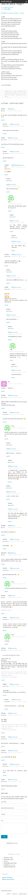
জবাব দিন (3, 120)
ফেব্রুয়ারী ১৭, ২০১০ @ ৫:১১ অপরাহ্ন (15, 527)
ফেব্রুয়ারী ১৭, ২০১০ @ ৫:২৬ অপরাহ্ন (18, 289)
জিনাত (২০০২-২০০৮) (14, 684)
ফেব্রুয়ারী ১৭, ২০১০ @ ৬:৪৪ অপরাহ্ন (13, 277)
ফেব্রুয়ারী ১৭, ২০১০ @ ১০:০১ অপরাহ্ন (17, 222)
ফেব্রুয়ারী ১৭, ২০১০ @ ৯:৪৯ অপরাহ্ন (18, 428)
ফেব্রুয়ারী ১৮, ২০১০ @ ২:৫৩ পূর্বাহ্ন (14, 739)
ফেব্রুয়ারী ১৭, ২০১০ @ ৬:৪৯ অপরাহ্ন (17, 541)
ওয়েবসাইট (3, 814)
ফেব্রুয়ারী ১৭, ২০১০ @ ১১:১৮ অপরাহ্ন (15, 511)
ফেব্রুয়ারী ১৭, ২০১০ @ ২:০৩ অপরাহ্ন (15, 111)
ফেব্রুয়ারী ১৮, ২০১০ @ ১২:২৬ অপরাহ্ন (17, 766)
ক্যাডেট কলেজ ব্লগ (6, 1)
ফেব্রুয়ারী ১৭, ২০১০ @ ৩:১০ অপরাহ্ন (15, 383)
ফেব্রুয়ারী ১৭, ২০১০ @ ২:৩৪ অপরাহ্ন (17, 126)
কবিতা (5, 9)
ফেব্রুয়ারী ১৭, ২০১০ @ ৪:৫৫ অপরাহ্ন (18, 256)
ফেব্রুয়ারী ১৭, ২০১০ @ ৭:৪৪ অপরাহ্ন (15, 597)
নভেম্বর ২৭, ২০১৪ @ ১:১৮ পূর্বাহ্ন (14, 781)
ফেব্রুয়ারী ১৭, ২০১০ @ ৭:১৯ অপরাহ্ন (16, 570)
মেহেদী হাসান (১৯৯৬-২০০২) (17, 165)
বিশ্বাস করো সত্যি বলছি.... (9, 879)
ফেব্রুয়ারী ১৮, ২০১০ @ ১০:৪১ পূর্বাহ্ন (15, 752)
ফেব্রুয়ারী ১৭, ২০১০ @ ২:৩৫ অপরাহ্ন (17, 153)
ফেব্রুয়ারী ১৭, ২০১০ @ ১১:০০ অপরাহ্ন (13, 450)
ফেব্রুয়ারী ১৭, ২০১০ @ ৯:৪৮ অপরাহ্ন (17, 351)
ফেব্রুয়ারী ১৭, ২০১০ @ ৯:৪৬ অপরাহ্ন (15, 203)
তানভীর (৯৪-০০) (11, 526)
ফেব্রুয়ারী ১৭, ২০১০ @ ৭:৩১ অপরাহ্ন (15, 334)
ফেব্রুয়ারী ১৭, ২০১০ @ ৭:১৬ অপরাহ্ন (15, 555)
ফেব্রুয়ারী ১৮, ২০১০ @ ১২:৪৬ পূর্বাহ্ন (15, 650)
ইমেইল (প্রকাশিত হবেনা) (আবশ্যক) (7, 808)
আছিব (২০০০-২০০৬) (12, 138)
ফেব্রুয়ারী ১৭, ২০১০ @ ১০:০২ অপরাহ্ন (18, 372)
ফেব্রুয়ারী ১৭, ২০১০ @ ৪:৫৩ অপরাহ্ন (15, 397)
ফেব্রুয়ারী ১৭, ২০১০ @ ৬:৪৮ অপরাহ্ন (17, 414)
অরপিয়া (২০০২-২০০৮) (16, 254)
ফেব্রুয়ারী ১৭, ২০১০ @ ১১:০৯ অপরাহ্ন (15, 468)
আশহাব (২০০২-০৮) (12, 648)
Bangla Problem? (23, 894)
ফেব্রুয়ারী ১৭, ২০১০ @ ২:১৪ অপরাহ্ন (15, 139)
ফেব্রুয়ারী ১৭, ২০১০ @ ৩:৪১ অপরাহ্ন (18, 167)
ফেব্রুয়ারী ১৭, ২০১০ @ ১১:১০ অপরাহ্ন (13, 493)
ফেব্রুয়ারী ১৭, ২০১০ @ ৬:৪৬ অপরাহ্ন (13, 317)
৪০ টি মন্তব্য (22, 13)
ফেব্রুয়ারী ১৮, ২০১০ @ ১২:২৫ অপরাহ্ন (18, 701)
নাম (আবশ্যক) (3, 802)
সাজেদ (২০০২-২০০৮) (8, 7)
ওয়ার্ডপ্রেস (8, 894)
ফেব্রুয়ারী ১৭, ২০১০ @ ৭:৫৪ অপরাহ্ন (16, 619)
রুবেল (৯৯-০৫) (11, 109)
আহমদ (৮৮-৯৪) (11, 595)
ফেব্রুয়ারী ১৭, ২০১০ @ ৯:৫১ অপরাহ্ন (18, 584)
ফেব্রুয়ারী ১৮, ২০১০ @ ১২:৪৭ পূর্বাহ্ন (15, 715)
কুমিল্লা (9, 9)
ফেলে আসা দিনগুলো (8, 878)
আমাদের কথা (14, 894)
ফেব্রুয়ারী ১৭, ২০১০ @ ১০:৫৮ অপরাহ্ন (18, 243)
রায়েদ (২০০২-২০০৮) (12, 779)
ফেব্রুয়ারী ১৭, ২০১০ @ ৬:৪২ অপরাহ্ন (13, 186)
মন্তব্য (2, 820)
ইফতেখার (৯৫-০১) (12, 553)
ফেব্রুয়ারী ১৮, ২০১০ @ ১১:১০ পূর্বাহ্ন (16, 686)
